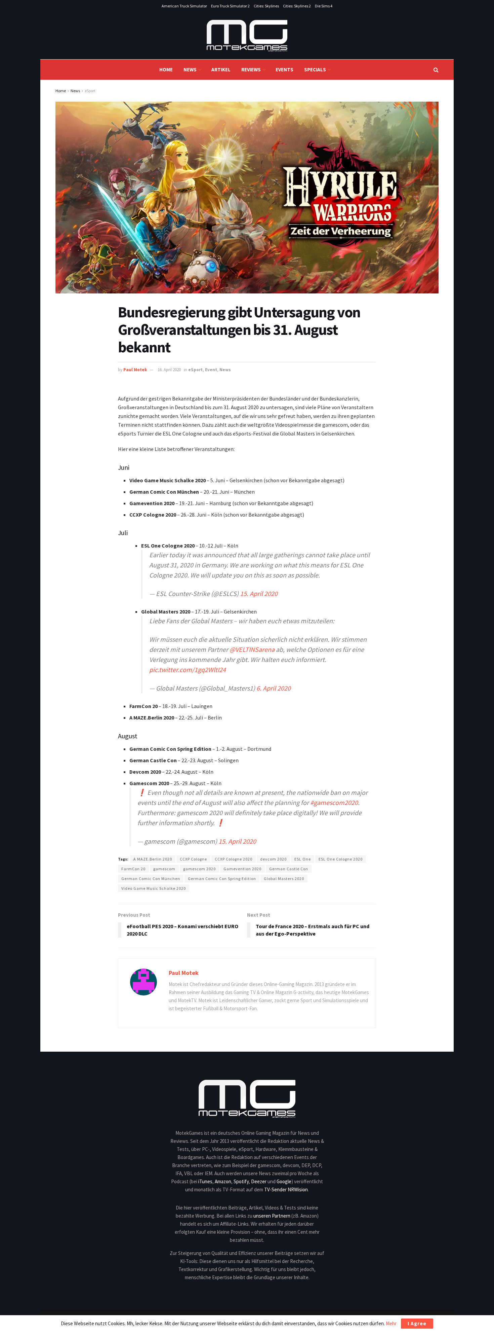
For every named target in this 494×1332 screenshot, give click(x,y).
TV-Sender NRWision (286, 1189)
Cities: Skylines (266, 5)
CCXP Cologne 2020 (233, 859)
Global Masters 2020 (284, 878)
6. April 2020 (273, 688)
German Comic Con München (150, 878)
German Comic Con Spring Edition (222, 878)
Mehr (391, 1323)
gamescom (164, 868)
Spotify (241, 1181)
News (190, 69)
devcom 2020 (273, 859)
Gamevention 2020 (242, 868)
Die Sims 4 (323, 5)
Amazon (223, 1181)
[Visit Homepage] (247, 35)
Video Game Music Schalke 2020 (153, 888)
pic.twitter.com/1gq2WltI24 (187, 669)
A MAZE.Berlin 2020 (152, 859)
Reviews (251, 69)
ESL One (302, 859)
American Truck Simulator (184, 5)
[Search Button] (436, 70)
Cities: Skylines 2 (297, 5)
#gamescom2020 (334, 802)
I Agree (417, 1323)
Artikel (221, 69)
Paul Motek (135, 370)
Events (284, 69)
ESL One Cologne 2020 (341, 859)
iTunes (205, 1181)
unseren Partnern (271, 1216)
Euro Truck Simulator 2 (230, 5)
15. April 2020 (259, 593)
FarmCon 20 (133, 868)
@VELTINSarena (252, 649)
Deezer (258, 1181)
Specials (315, 69)
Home (166, 69)
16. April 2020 (169, 370)
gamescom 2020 (199, 868)
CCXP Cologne (193, 859)
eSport (90, 90)
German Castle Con (288, 868)
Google (284, 1181)
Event (211, 370)
